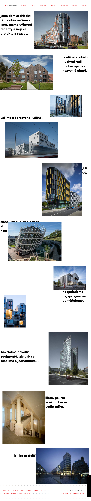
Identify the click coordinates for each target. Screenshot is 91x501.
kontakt (74, 5)
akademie (53, 5)
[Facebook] (89, 484)
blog (33, 5)
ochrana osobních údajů (77, 493)
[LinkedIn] (89, 487)
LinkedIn (13, 493)
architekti (11, 5)
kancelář (43, 5)
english (84, 5)
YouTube (19, 493)
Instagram (27, 493)
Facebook (6, 493)
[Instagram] (89, 493)
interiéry (64, 5)
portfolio (24, 5)
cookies (65, 493)
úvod (4, 490)
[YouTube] (89, 490)
